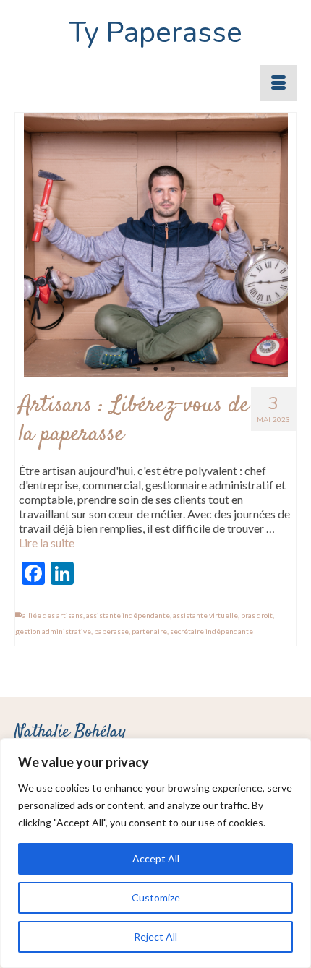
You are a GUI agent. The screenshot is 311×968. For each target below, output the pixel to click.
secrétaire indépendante (211, 631)
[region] (155, 853)
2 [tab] (155, 369)
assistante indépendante (128, 615)
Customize (156, 897)
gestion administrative (53, 631)
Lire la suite (46, 542)
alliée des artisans (52, 615)
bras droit (257, 615)
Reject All (155, 936)
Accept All (155, 858)
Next (271, 245)
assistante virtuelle (205, 615)
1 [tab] (138, 369)
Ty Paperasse (155, 32)
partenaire (149, 631)
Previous (41, 245)
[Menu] (278, 83)
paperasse (111, 631)
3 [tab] (173, 369)
